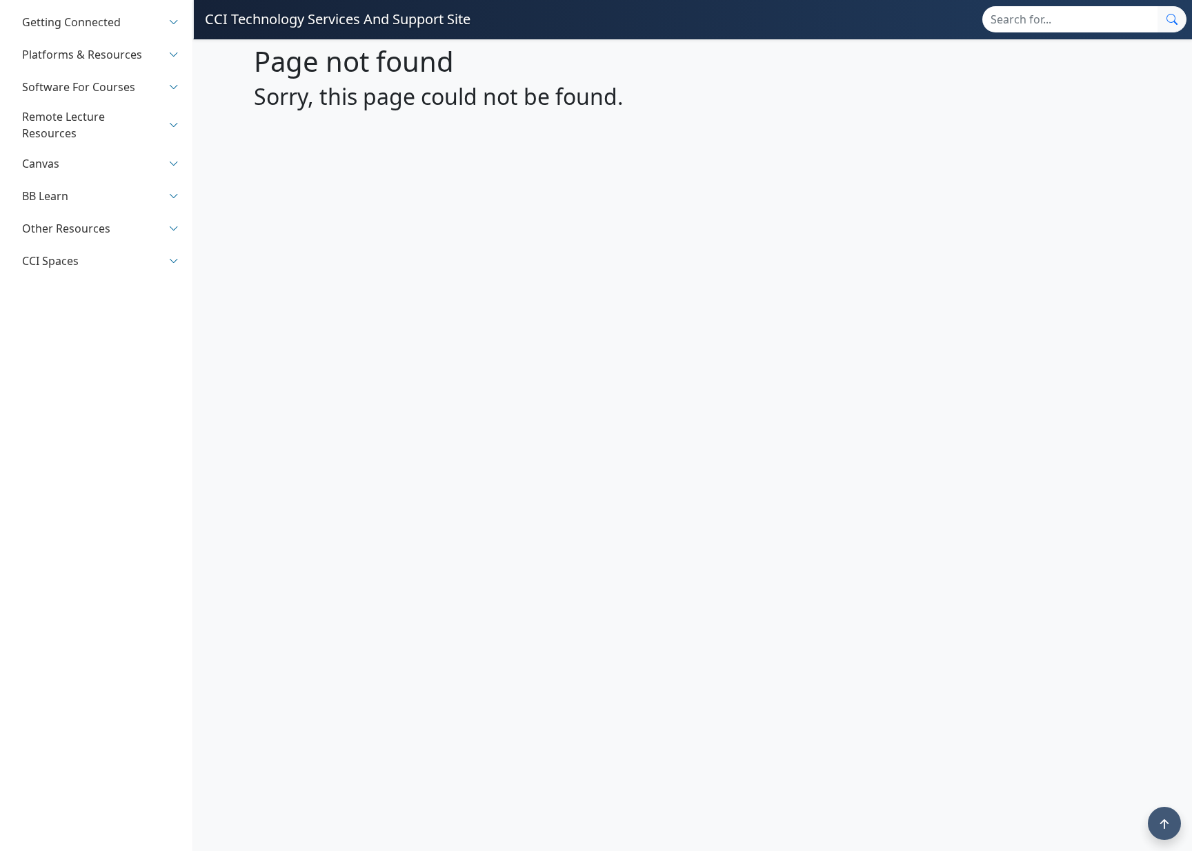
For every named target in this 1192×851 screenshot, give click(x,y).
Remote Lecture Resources (63, 125)
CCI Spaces (50, 260)
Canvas (40, 163)
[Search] (1172, 19)
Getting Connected (71, 22)
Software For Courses (78, 87)
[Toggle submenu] (174, 21)
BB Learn (45, 196)
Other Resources (66, 228)
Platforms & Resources (82, 54)
